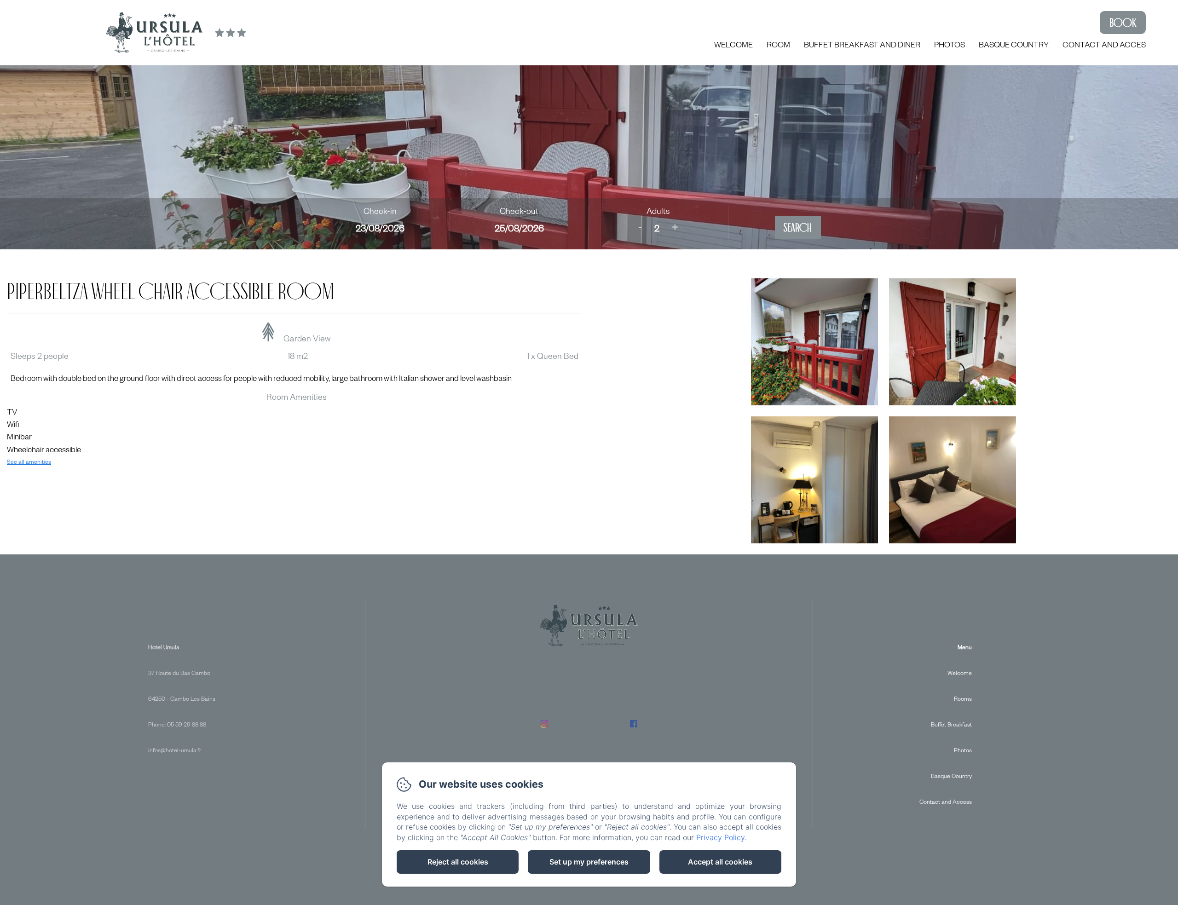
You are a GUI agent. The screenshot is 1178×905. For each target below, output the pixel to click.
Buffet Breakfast (951, 725)
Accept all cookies (720, 861)
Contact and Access (945, 803)
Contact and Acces (1104, 46)
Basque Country (1014, 46)
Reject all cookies (457, 861)
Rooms (963, 700)
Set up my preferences (589, 861)
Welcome (733, 46)
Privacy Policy (720, 837)
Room (778, 46)
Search (798, 227)
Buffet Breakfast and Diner (862, 46)
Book (1123, 22)
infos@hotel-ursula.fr (174, 751)
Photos (949, 46)
